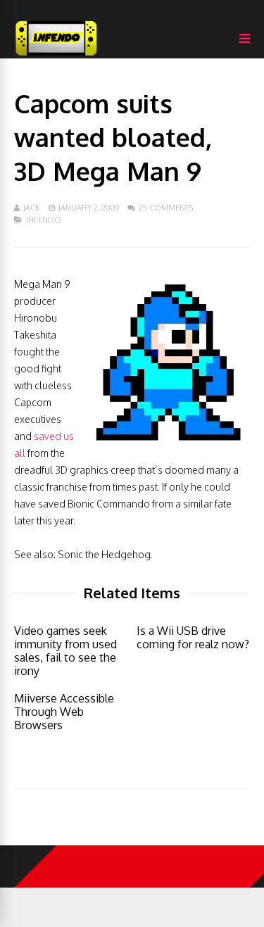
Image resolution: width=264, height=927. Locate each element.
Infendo (43, 220)
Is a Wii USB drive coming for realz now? (193, 637)
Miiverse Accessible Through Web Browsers (64, 711)
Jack (31, 208)
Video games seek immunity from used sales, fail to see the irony (65, 651)
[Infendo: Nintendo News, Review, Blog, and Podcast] (56, 55)
